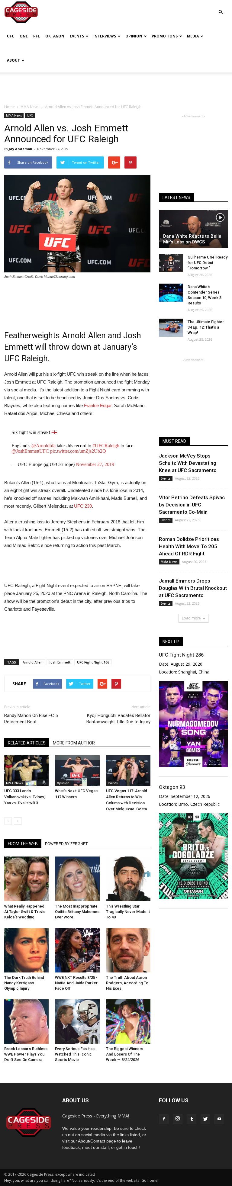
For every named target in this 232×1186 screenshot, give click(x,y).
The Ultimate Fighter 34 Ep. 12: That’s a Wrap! (206, 327)
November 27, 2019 (95, 464)
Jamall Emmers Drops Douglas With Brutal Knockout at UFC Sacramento (193, 588)
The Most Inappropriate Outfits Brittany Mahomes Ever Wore (77, 911)
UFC (10, 36)
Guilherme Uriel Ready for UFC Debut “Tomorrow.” (207, 262)
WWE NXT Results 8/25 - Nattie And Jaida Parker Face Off (76, 983)
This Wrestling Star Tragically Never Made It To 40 (128, 911)
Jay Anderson (20, 148)
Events (77, 36)
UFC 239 (83, 506)
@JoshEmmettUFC (30, 451)
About (13, 60)
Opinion (133, 36)
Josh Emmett (59, 662)
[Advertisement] (116, 86)
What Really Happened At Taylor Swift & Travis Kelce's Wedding (24, 911)
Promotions (165, 36)
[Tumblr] (191, 1119)
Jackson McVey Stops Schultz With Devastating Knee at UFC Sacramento (188, 463)
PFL (36, 36)
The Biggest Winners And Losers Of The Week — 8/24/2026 (124, 1054)
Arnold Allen (33, 662)
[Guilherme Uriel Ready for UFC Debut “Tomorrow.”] (171, 263)
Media (193, 36)
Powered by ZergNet (66, 844)
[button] (220, 7)
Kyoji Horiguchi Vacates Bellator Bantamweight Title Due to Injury (118, 719)
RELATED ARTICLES (27, 743)
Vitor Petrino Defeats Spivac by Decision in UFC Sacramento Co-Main (192, 504)
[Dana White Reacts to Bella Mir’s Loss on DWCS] (193, 229)
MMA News (14, 115)
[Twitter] (205, 1119)
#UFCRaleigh (105, 445)
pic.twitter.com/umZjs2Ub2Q (78, 451)
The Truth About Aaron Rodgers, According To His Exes (127, 983)
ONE (24, 36)
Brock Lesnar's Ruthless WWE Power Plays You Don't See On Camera (25, 1054)
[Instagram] (177, 1119)
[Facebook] (164, 1119)
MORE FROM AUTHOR (74, 743)
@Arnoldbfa (43, 445)
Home (9, 106)
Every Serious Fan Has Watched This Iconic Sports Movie (75, 1054)
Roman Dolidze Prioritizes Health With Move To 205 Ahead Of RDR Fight (189, 546)
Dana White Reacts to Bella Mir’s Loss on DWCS (192, 239)
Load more (191, 618)
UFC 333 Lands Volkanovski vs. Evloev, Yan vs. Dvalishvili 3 (24, 797)
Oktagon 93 (172, 787)
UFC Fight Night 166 (93, 662)
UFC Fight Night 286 (181, 655)
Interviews (104, 36)
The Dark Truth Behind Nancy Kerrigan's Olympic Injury (24, 983)
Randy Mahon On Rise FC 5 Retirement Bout (31, 719)
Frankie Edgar (97, 405)
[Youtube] (219, 1119)
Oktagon (54, 36)
